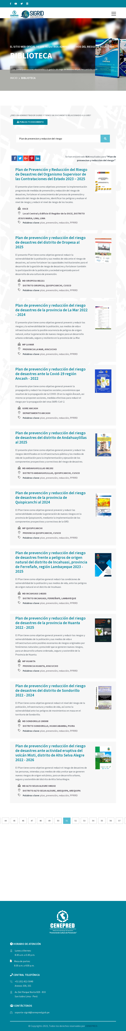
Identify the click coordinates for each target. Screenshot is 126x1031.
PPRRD (74, 222)
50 (58, 820)
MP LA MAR (28, 344)
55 (102, 820)
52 (76, 820)
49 (49, 820)
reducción (64, 222)
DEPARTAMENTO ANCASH (36, 413)
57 (119, 820)
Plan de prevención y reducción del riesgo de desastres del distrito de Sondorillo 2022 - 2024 (50, 690)
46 (23, 820)
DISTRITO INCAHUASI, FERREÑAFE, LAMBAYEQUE (49, 598)
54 (93, 820)
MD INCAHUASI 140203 (34, 593)
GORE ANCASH (30, 408)
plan (42, 222)
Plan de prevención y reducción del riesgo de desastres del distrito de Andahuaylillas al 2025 (51, 437)
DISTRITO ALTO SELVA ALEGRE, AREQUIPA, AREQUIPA (52, 790)
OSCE (25, 208)
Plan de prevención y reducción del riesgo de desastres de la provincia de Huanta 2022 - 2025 (50, 623)
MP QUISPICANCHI (32, 528)
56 (111, 820)
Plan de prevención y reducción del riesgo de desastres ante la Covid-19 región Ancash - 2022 (50, 374)
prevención (52, 222)
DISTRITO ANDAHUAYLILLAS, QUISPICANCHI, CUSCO (51, 473)
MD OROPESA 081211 (33, 280)
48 (40, 820)
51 (67, 820)
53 (84, 820)
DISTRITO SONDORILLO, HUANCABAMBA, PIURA (49, 725)
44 (5, 820)
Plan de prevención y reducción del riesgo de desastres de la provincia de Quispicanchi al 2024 (50, 497)
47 (32, 820)
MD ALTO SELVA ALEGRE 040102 (39, 785)
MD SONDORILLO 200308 (35, 721)
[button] (113, 13)
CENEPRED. (91, 1025)
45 (14, 820)
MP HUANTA (28, 661)
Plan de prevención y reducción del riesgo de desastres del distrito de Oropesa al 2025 (50, 242)
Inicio (14, 78)
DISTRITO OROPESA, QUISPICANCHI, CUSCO (47, 285)
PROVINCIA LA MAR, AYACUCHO (40, 349)
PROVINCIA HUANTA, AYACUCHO (40, 665)
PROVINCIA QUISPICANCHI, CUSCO (42, 532)
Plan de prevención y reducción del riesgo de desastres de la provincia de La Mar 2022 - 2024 (51, 310)
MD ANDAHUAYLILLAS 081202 (37, 468)
